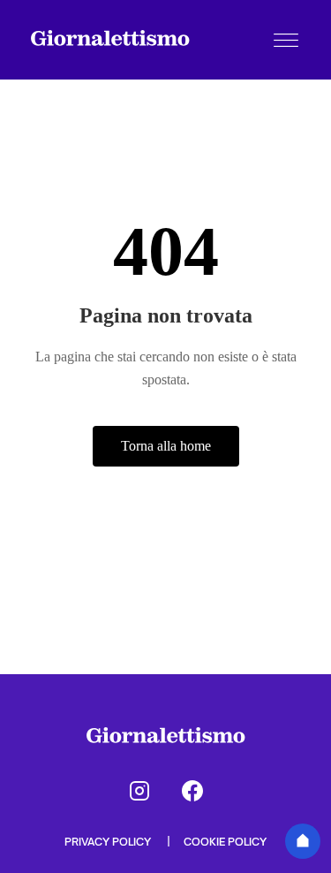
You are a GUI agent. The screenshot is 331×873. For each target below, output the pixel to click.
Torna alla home (166, 445)
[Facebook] (192, 790)
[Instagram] (139, 790)
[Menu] (286, 40)
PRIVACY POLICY (109, 841)
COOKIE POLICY (225, 841)
